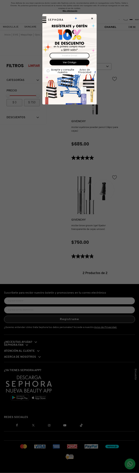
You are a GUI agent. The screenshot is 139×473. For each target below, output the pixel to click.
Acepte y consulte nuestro (71, 71)
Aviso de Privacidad (84, 70)
